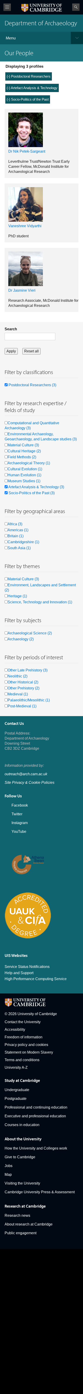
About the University (23, 1138)
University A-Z (16, 1067)
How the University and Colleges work (36, 1148)
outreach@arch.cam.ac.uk (26, 774)
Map (8, 1174)
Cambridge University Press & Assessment (40, 1192)
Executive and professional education (35, 1116)
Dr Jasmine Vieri (22, 290)
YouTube (19, 831)
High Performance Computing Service (36, 979)
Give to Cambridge (20, 1157)
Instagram (20, 823)
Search (76, 7)
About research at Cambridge (29, 1224)
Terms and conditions (22, 1060)
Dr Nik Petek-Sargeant (26, 151)
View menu (7, 7)
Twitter (17, 814)
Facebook (20, 805)
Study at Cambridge (22, 1080)
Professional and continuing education (36, 1107)
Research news (17, 1215)
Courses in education (22, 1125)
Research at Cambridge (25, 1206)
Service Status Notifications (27, 967)
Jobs (8, 1166)
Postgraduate (16, 1099)
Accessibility (15, 1029)
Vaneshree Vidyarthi (25, 226)
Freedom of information (23, 1037)
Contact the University (23, 1022)
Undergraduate (17, 1090)
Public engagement (20, 1233)
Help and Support (19, 973)
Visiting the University (22, 1183)
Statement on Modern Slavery (29, 1052)
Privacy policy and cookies (26, 1045)
